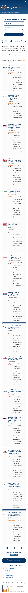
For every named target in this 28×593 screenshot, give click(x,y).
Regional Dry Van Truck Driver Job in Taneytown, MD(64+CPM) (14, 294)
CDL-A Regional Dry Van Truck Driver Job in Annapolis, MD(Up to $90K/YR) (14, 225)
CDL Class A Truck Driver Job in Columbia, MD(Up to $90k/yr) (14, 67)
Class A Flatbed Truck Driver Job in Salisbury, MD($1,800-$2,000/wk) (14, 484)
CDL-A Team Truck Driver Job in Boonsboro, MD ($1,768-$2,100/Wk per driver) (14, 515)
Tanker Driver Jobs (9, 577)
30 (18, 548)
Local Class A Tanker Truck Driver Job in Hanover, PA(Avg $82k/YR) (13, 97)
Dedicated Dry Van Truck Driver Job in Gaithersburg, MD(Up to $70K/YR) (15, 451)
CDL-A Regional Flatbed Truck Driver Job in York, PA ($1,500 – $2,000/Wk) (15, 358)
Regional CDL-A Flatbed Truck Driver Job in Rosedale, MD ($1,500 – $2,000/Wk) (14, 126)
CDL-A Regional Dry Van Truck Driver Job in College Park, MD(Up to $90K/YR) (15, 160)
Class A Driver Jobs (9, 568)
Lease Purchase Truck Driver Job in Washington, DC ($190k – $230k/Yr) (14, 257)
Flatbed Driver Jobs (9, 575)
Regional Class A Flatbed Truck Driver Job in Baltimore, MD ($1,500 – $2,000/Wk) (14, 420)
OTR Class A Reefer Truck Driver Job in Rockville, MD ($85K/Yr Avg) (15, 327)
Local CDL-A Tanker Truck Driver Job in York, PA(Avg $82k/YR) (14, 391)
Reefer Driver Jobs (9, 573)
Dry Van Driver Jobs (9, 571)
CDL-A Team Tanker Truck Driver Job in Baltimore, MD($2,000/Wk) (15, 191)
